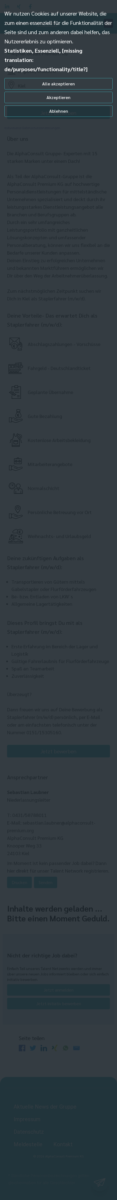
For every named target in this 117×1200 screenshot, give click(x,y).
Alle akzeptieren (58, 83)
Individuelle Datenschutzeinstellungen (32, 128)
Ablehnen (58, 111)
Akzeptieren (58, 97)
